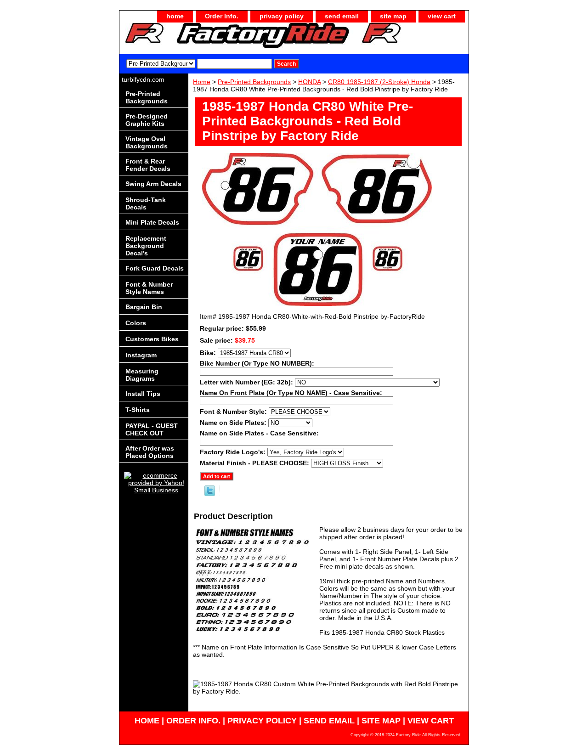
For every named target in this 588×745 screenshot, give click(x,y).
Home (201, 81)
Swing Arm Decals (153, 183)
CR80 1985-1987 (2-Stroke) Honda (379, 81)
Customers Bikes (152, 339)
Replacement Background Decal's (145, 246)
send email (342, 16)
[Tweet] (209, 493)
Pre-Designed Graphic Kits (146, 120)
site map (393, 16)
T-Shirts (137, 409)
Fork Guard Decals (154, 268)
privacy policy (282, 16)
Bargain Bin (143, 306)
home (175, 16)
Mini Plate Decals (152, 222)
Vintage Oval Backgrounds (146, 142)
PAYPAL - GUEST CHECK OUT (151, 429)
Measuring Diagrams (141, 374)
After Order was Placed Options (149, 452)
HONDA (309, 81)
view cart (442, 16)
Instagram (141, 355)
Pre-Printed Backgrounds (254, 81)
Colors (135, 323)
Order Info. (221, 16)
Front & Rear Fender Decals (147, 165)
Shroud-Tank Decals (145, 203)
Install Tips (142, 393)
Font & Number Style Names (149, 288)
